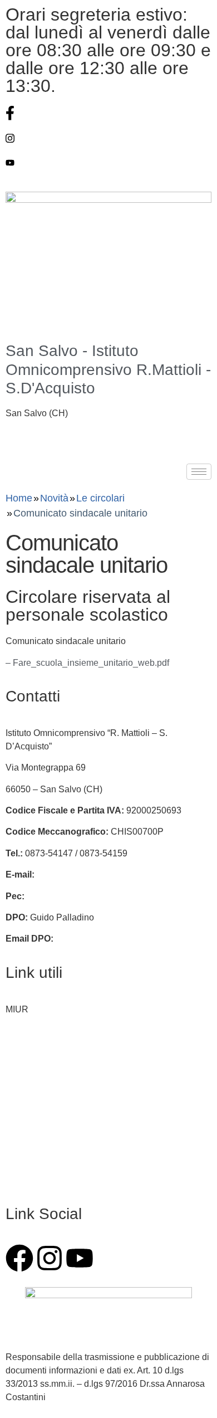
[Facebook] (108, 113)
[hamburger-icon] (198, 472)
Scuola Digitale (36, 1094)
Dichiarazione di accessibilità (63, 1159)
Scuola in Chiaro (39, 1116)
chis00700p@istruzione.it (87, 874)
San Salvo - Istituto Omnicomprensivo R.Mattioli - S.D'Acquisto (108, 369)
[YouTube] (108, 162)
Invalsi (18, 1073)
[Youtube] (79, 1258)
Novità (54, 498)
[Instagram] (108, 138)
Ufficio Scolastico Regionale (61, 1052)
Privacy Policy (34, 1137)
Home (19, 498)
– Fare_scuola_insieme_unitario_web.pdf (87, 662)
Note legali (27, 1180)
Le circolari (100, 498)
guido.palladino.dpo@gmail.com (120, 938)
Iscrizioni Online (37, 1030)
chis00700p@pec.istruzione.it (85, 896)
